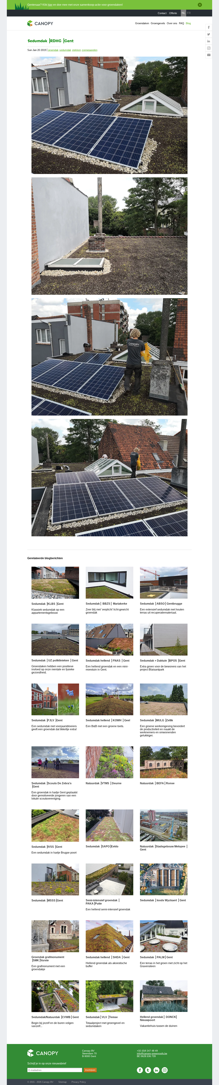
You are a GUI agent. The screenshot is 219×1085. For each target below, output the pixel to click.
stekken (76, 50)
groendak (53, 50)
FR (189, 12)
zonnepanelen (89, 50)
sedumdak (65, 50)
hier (50, 4)
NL (183, 12)
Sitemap (62, 1082)
